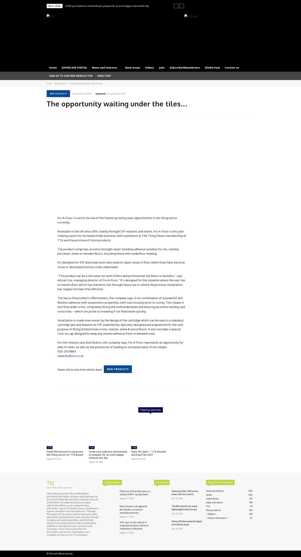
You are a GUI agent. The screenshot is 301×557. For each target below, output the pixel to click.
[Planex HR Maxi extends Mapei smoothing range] (161, 526)
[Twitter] (245, 6)
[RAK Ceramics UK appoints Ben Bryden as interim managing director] (109, 510)
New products (60, 83)
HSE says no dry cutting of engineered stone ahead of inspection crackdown (134, 525)
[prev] (176, 6)
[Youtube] (250, 6)
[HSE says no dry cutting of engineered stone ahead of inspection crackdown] (109, 526)
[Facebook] (235, 6)
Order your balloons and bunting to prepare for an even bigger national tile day (107, 6)
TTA (49, 447)
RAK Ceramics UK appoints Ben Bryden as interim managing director (133, 509)
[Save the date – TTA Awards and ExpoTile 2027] (150, 430)
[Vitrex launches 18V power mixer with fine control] (161, 495)
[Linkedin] (240, 6)
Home (49, 83)
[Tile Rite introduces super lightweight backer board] (161, 510)
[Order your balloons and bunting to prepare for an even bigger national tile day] (108, 430)
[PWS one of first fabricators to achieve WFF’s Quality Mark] (109, 495)
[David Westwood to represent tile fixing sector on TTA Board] (66, 430)
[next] (182, 6)
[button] (250, 76)
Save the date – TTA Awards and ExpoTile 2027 (148, 453)
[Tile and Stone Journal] (80, 37)
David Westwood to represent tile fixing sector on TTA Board (65, 453)
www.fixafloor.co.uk (70, 356)
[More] (250, 112)
